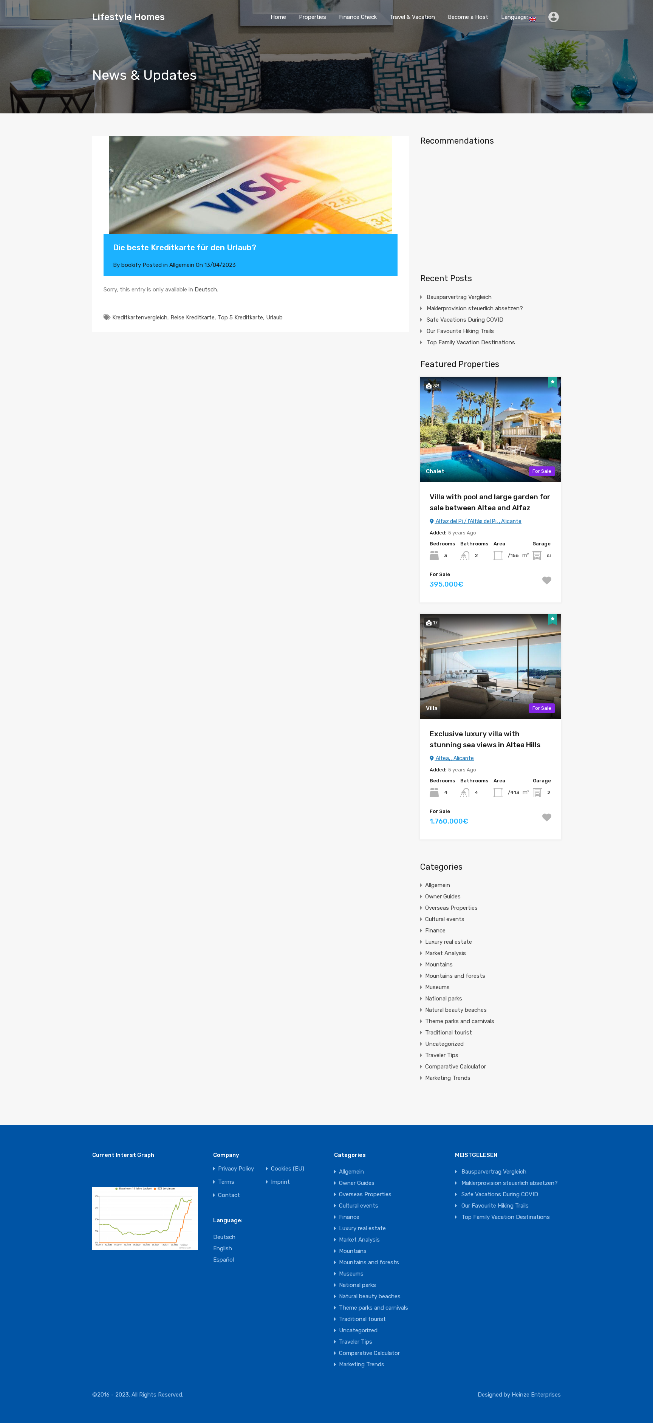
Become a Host (468, 17)
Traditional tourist (448, 1032)
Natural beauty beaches (456, 1009)
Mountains (439, 964)
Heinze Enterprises (536, 1394)
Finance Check (358, 17)
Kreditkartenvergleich (139, 317)
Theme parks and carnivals (459, 1021)
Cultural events (444, 919)
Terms (226, 1182)
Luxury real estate (448, 941)
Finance (435, 930)
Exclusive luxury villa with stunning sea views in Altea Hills (485, 739)
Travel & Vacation (412, 17)
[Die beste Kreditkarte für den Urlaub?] (250, 196)
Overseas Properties (451, 907)
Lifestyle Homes (128, 17)
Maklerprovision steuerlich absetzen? (475, 308)
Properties (312, 17)
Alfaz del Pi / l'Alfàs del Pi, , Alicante (478, 521)
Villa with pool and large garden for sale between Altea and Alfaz (490, 502)
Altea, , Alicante (454, 758)
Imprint (280, 1182)
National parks (443, 998)
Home (278, 17)
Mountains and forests (455, 975)
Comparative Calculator (455, 1066)
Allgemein (181, 265)
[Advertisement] (490, 206)
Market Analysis (445, 953)
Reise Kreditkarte (192, 317)
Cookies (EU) (287, 1169)
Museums (437, 987)
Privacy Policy (236, 1169)
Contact (229, 1195)
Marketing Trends (447, 1078)
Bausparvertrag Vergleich (459, 297)
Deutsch (206, 289)
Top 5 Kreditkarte (240, 317)
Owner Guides (443, 896)
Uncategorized (444, 1044)
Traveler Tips (441, 1055)
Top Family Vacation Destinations (471, 342)
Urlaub (274, 317)
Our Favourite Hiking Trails (460, 331)
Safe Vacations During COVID (465, 319)
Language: (515, 17)
